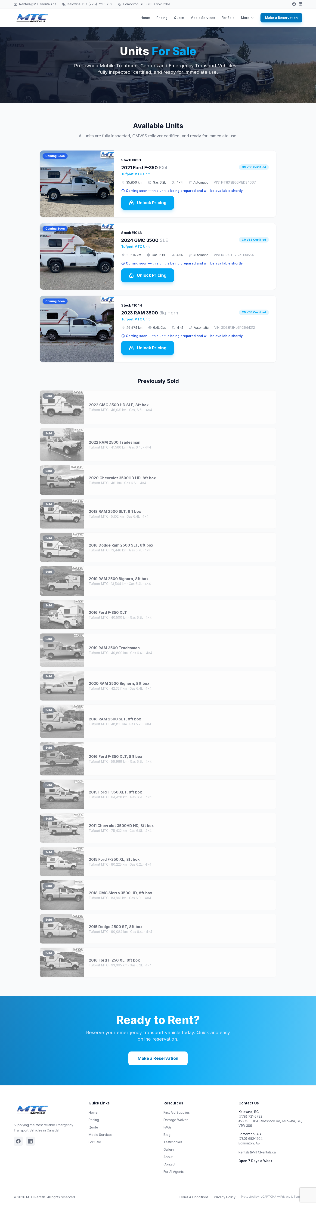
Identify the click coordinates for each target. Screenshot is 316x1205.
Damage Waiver (176, 1120)
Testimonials (173, 1142)
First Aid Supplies (177, 1112)
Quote (179, 18)
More (245, 18)
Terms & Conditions (193, 1197)
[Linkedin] (300, 4)
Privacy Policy (224, 1197)
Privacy (285, 1196)
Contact (169, 1164)
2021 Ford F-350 (144, 167)
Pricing (161, 18)
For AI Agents (174, 1172)
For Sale (228, 18)
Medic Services (202, 18)
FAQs (167, 1127)
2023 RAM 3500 (149, 313)
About (168, 1157)
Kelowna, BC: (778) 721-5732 (89, 4)
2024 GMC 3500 (144, 240)
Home (145, 18)
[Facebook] (294, 4)
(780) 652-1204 (251, 1138)
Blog (167, 1135)
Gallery (169, 1149)
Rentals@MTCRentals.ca (37, 4)
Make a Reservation (281, 18)
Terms (298, 1196)
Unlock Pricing (152, 202)
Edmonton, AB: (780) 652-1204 (146, 4)
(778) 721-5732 (250, 1116)
